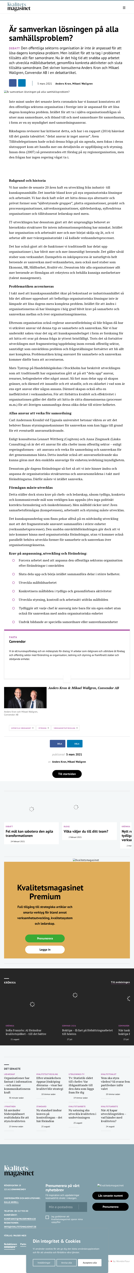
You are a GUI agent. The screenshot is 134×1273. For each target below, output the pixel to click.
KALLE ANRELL (11, 1202)
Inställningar (44, 1262)
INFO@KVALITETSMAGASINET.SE (20, 1226)
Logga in (45, 949)
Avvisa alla (66, 1262)
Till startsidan (67, 774)
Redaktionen (10, 1244)
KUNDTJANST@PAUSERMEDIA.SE (20, 1218)
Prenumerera (45, 938)
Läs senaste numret (110, 1195)
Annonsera (9, 1247)
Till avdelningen (120, 982)
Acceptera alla (90, 1262)
